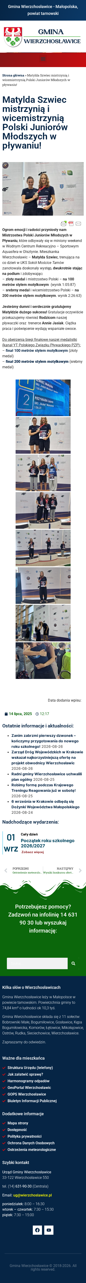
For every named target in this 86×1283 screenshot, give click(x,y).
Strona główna (13, 75)
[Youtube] (48, 1230)
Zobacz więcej (33, 852)
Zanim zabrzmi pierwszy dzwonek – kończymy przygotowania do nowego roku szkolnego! (45, 741)
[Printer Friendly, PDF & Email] (71, 223)
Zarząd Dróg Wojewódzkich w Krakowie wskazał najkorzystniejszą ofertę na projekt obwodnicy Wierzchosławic (47, 757)
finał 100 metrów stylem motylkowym (37, 350)
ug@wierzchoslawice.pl (32, 1195)
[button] (43, 58)
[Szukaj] (73, 963)
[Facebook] (37, 1230)
